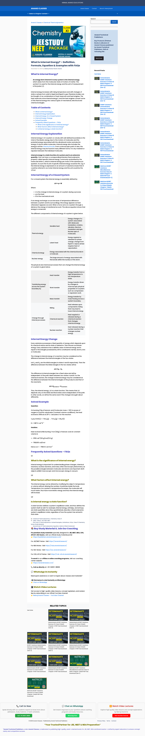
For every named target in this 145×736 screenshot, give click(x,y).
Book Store (99, 58)
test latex (30, 610)
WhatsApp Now (72, 715)
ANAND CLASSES (39, 8)
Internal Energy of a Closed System (48, 116)
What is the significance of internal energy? (53, 125)
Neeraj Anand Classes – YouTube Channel (48, 595)
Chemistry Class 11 (56, 519)
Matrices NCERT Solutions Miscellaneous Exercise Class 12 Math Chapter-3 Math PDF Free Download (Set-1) (79, 670)
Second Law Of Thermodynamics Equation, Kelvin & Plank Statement (54, 526)
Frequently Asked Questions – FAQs (48, 122)
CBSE (34, 520)
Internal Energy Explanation (45, 114)
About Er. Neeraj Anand (106, 8)
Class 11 (39, 520)
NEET (48, 520)
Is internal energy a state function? (50, 129)
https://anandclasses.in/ (58, 541)
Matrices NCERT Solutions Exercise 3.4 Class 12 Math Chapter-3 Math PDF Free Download (35, 693)
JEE (43, 520)
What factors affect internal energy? (50, 127)
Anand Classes (85, 8)
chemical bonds (49, 147)
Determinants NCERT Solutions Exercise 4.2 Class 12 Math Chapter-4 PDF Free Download (36, 669)
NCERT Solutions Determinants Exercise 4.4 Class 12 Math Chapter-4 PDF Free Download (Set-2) (36, 647)
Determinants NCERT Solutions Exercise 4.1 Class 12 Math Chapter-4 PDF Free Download (57, 669)
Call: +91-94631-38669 (23, 715)
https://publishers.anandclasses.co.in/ (47, 537)
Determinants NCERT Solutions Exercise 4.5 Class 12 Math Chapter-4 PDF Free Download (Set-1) (78, 625)
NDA (45, 520)
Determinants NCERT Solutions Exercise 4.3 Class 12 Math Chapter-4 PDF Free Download (78, 647)
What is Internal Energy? (44, 112)
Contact (94, 8)
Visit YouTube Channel (121, 715)
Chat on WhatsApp (40, 582)
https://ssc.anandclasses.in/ (55, 550)
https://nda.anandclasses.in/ (56, 546)
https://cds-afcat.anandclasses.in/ (64, 554)
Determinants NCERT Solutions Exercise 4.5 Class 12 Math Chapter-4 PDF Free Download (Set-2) (57, 625)
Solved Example (41, 120)
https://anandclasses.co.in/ (43, 563)
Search (93, 19)
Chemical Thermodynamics (53, 23)
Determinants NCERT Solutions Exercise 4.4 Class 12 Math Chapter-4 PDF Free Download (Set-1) (57, 647)
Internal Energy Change (43, 118)
